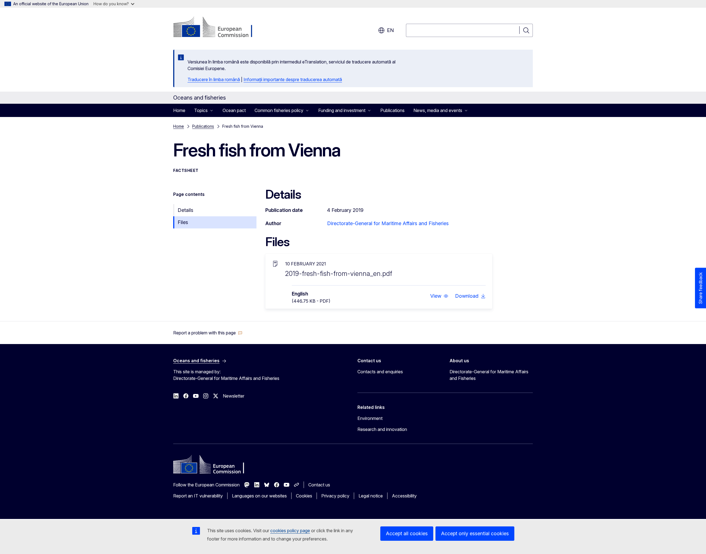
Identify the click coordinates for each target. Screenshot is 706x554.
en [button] (390, 30)
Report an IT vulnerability (198, 496)
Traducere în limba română (214, 79)
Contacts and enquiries (380, 371)
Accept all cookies (407, 533)
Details (185, 210)
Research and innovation (382, 429)
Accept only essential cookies (475, 533)
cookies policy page (290, 530)
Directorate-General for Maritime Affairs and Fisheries (388, 223)
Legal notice (371, 496)
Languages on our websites (259, 496)
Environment (370, 418)
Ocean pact (234, 110)
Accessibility (404, 496)
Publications (392, 110)
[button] (439, 296)
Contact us (319, 485)
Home (179, 110)
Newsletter (233, 396)
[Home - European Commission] (217, 28)
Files (183, 222)
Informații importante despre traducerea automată (293, 79)
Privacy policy (335, 496)
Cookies (304, 496)
